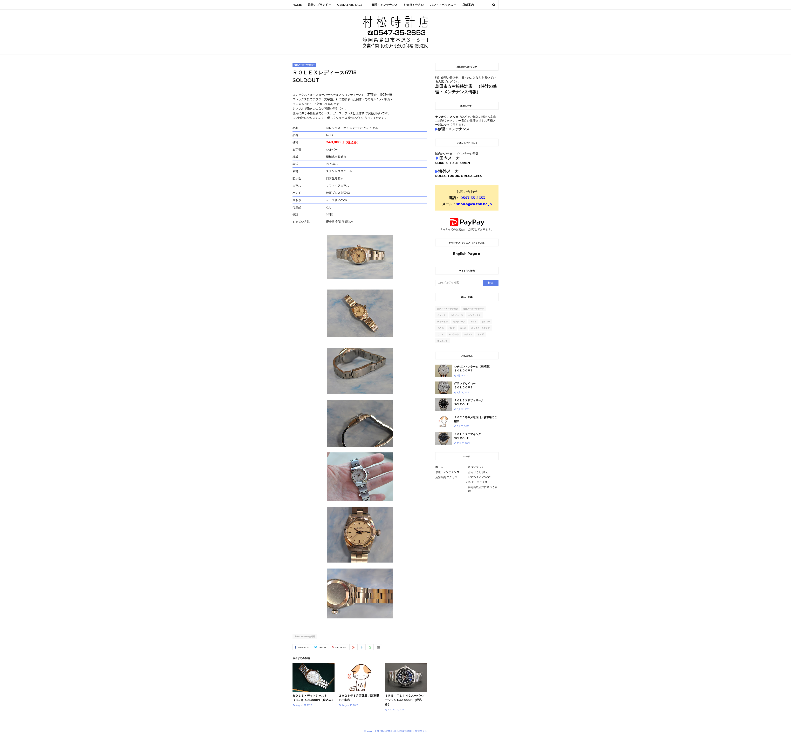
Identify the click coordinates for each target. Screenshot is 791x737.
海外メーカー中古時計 (305, 636)
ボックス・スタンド (480, 328)
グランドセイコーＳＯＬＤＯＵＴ (465, 385)
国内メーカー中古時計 (447, 308)
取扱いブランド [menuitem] (318, 5)
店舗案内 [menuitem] (468, 5)
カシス (440, 334)
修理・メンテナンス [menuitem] (385, 5)
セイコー (486, 321)
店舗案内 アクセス (446, 477)
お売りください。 (478, 472)
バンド (452, 328)
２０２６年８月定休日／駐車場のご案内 (475, 419)
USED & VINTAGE (479, 477)
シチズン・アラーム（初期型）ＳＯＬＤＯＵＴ (473, 368)
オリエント (442, 340)
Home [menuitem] (297, 5)
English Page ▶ (467, 254)
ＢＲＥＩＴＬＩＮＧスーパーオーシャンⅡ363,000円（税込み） (405, 700)
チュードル (442, 321)
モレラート (454, 334)
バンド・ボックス (476, 482)
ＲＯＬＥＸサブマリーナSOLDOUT (469, 402)
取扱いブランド (477, 467)
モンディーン (459, 321)
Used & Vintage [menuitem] (350, 5)
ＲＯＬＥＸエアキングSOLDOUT (467, 436)
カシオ (463, 328)
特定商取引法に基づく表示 (482, 488)
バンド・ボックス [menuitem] (441, 5)
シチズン (468, 334)
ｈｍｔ (473, 321)
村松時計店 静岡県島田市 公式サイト (406, 730)
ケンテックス (474, 315)
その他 (440, 328)
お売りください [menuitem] (414, 5)
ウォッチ (441, 315)
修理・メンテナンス (447, 472)
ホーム (439, 467)
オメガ (480, 334)
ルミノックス (457, 315)
